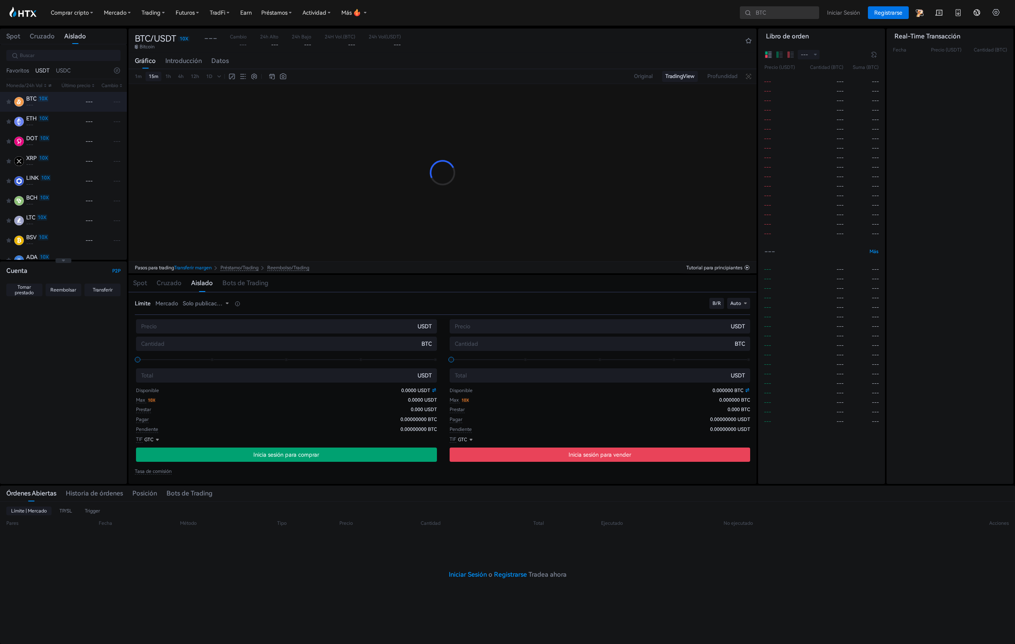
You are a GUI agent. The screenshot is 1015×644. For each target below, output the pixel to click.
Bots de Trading (190, 493)
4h (181, 76)
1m (138, 76)
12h (195, 76)
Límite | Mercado (29, 511)
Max (141, 400)
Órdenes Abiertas (31, 493)
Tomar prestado (24, 289)
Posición (144, 493)
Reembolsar (63, 290)
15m (153, 76)
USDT (42, 70)
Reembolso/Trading (288, 268)
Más (874, 251)
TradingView (680, 76)
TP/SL (65, 511)
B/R (716, 303)
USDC (63, 70)
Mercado (166, 303)
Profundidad (722, 76)
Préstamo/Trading (239, 268)
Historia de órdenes (94, 493)
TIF (139, 439)
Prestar (143, 409)
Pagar (142, 419)
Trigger (92, 511)
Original (643, 76)
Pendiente (147, 429)
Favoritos (17, 70)
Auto (735, 303)
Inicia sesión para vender (600, 455)
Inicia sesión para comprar (286, 455)
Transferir (103, 290)
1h (168, 76)
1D (209, 76)
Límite (143, 303)
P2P (116, 271)
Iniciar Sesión (468, 574)
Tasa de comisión (153, 471)
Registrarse (510, 574)
